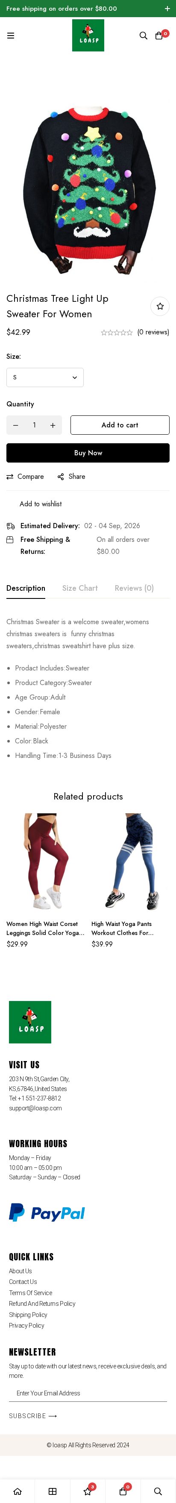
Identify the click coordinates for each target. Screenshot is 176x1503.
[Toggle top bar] (167, 8)
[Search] (143, 35)
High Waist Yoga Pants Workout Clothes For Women (121, 933)
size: (13, 356)
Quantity (20, 404)
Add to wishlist (160, 306)
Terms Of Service (30, 1293)
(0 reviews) (153, 332)
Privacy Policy (26, 1325)
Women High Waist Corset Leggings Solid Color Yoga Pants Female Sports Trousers (42, 937)
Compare (31, 476)
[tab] (25, 588)
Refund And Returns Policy (42, 1303)
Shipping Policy (28, 1314)
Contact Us (23, 1281)
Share (77, 476)
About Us (20, 1271)
